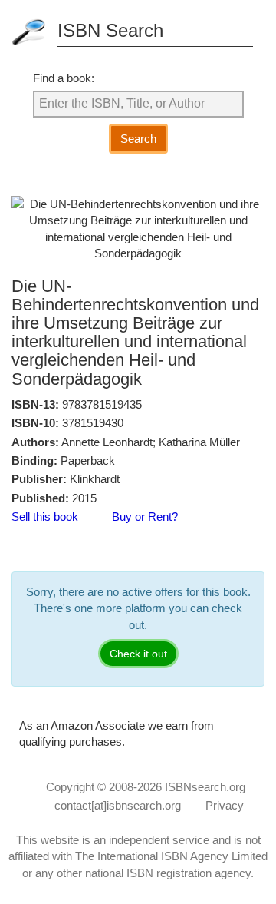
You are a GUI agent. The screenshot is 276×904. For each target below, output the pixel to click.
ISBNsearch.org (205, 786)
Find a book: (63, 77)
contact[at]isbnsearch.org (117, 805)
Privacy (224, 805)
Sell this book (45, 516)
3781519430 (92, 422)
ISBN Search (110, 30)
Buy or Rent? (145, 516)
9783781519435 (102, 404)
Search (138, 138)
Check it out (138, 653)
